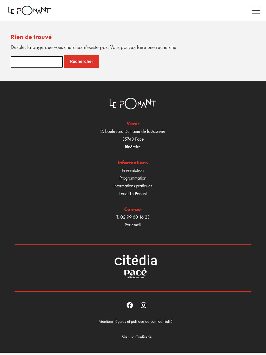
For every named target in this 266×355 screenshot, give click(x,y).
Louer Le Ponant (133, 193)
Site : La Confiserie (137, 337)
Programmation (132, 178)
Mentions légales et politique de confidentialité (135, 321)
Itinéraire (133, 147)
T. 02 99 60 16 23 (133, 217)
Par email (133, 225)
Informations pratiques (133, 186)
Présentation (133, 170)
